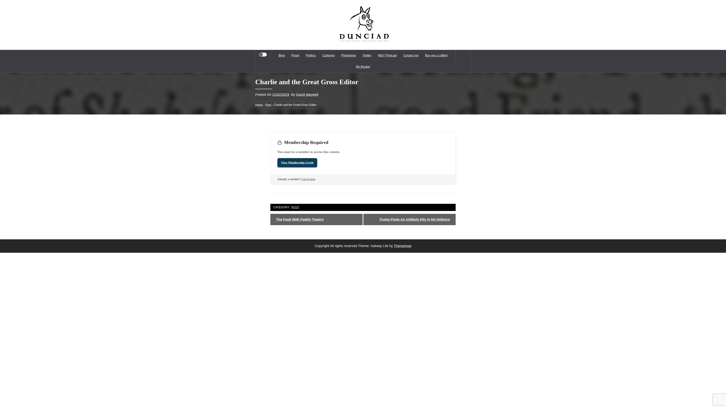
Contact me (411, 55)
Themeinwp (402, 246)
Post (295, 207)
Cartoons (328, 55)
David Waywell (307, 95)
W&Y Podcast (387, 55)
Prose (295, 55)
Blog (281, 55)
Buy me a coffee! (436, 55)
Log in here (308, 179)
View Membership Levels (297, 162)
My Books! (363, 66)
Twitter (366, 55)
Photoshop (348, 55)
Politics (311, 55)
